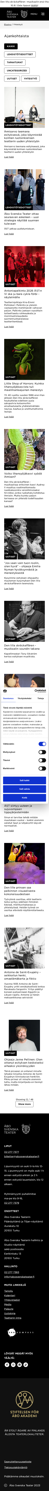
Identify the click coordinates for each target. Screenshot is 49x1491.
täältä (34, 5)
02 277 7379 (11, 1203)
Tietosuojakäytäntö (15, 1467)
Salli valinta (24, 789)
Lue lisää (9, 157)
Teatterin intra (12, 1318)
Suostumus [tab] (8, 698)
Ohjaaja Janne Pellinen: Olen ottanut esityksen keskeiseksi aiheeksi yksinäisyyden (24, 1063)
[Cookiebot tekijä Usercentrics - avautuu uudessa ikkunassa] (35, 691)
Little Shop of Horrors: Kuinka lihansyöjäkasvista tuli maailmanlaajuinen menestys (24, 387)
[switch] (42, 752)
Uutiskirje (9, 1313)
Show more (24, 1104)
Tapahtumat (15, 62)
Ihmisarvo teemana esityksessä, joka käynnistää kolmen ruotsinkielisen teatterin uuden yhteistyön (23, 136)
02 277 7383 (11, 1272)
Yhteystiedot (12, 1300)
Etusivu (7, 24)
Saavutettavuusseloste (17, 1461)
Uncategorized (17, 70)
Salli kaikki (24, 780)
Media (7, 1304)
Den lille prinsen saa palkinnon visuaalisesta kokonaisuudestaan (19, 891)
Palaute (8, 1309)
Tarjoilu (8, 1291)
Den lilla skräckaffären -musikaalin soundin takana (22, 647)
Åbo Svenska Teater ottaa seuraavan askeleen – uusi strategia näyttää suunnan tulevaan (21, 218)
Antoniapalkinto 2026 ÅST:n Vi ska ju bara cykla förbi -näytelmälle (23, 294)
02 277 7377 (11, 1152)
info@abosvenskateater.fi (19, 1276)
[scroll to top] (41, 1483)
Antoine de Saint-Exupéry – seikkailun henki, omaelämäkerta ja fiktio (23, 975)
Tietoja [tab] (41, 698)
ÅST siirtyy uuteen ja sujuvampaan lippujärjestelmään (18, 809)
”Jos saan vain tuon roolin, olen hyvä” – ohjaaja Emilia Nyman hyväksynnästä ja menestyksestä (22, 568)
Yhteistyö (30, 78)
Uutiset (12, 78)
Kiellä (24, 798)
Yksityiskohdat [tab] (24, 698)
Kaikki (11, 46)
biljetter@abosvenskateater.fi (21, 1156)
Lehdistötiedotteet (20, 54)
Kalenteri (9, 1295)
